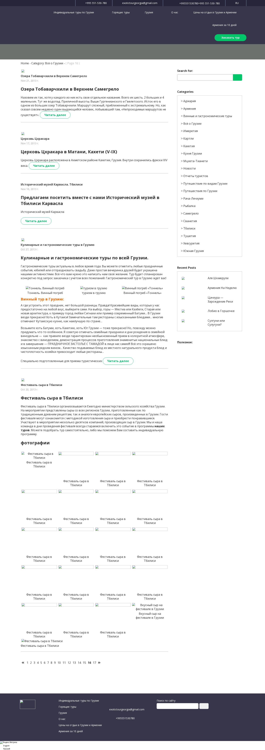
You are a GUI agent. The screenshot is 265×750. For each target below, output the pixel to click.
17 (94, 663)
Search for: (185, 71)
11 (64, 663)
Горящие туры (121, 12)
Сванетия (190, 221)
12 (69, 663)
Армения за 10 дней (224, 25)
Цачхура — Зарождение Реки (220, 299)
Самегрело (191, 213)
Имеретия (190, 131)
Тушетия (189, 236)
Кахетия (189, 146)
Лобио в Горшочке (221, 311)
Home (25, 63)
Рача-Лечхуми (193, 198)
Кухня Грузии (192, 153)
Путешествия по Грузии (200, 191)
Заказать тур (230, 37)
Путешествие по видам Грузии (205, 184)
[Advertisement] (209, 371)
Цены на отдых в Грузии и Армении (215, 12)
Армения (189, 109)
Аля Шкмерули (218, 278)
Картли (188, 138)
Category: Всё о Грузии (47, 63)
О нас (174, 12)
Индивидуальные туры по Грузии (74, 12)
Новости (189, 168)
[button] (132, 745)
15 (84, 663)
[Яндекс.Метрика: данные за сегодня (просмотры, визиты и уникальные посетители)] (8, 742)
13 (74, 663)
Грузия (149, 12)
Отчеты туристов (195, 176)
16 (89, 663)
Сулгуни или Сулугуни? (216, 323)
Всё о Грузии (192, 124)
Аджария (189, 101)
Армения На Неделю (222, 288)
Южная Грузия (193, 251)
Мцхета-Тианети (195, 161)
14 (79, 663)
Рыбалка (189, 206)
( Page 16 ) (73, 63)
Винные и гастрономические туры (207, 116)
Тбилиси (189, 228)
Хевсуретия (191, 243)
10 (59, 663)
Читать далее (55, 115)
